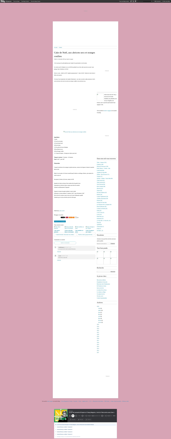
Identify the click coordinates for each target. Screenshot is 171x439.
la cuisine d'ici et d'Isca (101, 290)
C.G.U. (90, 401)
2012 (98, 350)
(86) (100, 170)
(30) (102, 196)
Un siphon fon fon (101, 294)
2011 (98, 352)
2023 (98, 328)
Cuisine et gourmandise (102, 298)
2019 (98, 336)
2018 (98, 338)
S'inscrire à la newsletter (60, 221)
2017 (98, 340)
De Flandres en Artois (101, 286)
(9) (103, 220)
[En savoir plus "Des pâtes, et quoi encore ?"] (107, 261)
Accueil (55, 47)
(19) (99, 210)
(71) (103, 174)
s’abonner (74, 419)
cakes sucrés (61, 210)
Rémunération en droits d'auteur (98, 401)
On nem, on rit (100, 296)
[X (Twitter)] (133, 1)
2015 (98, 344)
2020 (98, 334)
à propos (89, 419)
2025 (98, 324)
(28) (101, 202)
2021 (98, 332)
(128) (102, 166)
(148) (100, 164)
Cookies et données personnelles (116, 401)
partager (81, 419)
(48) (101, 186)
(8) (99, 222)
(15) (100, 212)
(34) (99, 194)
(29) (99, 200)
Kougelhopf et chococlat (102, 282)
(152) (101, 162)
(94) (103, 168)
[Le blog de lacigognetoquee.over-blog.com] (100, 97)
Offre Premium (106, 401)
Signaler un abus (85, 401)
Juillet (99, 310)
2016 (98, 342)
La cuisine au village (101, 292)
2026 (98, 306)
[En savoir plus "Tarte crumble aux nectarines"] (100, 254)
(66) (105, 178)
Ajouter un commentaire (65, 242)
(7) (100, 226)
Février (99, 320)
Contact (60, 47)
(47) (100, 188)
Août (99, 308)
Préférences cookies (125, 401)
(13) (100, 218)
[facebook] (131, 1)
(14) (100, 216)
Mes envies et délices (101, 280)
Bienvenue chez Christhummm (103, 284)
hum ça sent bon (100, 288)
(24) (102, 208)
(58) (101, 184)
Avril (99, 316)
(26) (104, 204)
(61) (101, 180)
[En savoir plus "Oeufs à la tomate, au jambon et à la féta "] (113, 254)
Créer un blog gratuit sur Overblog (66, 401)
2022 (98, 330)
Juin (99, 312)
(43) (99, 190)
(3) (100, 230)
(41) (102, 192)
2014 (98, 346)
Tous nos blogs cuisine (124, 1)
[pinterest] (135, 1)
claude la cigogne (107, 110)
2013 (98, 348)
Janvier (99, 322)
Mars (99, 318)
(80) (102, 172)
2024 (98, 326)
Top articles (75, 401)
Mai (99, 314)
